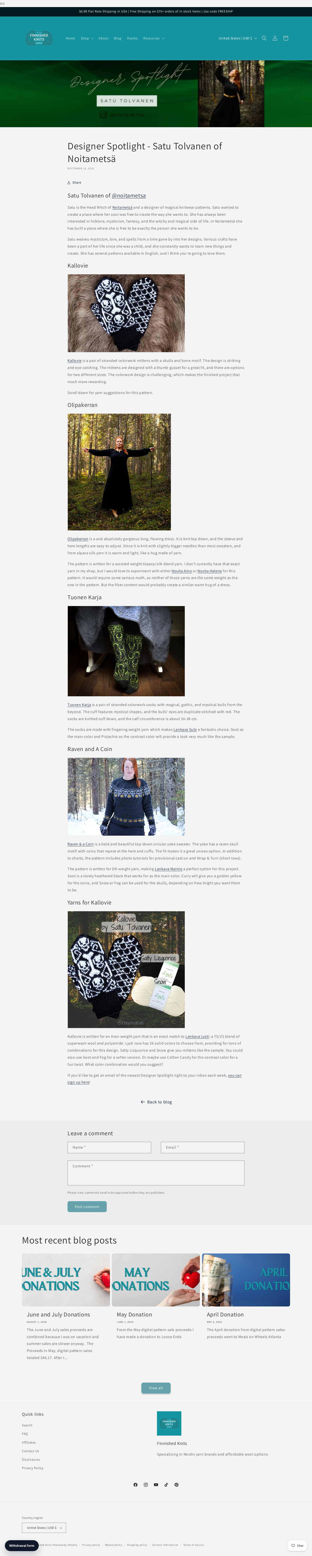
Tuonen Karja (79, 704)
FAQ (25, 1433)
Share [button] (76, 182)
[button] (87, 38)
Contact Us (30, 1451)
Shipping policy (137, 1545)
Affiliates (29, 1442)
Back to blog (159, 1102)
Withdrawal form (21, 1545)
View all (156, 1388)
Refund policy (113, 1545)
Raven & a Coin (81, 844)
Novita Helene (209, 570)
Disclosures (31, 1459)
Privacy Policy (32, 1468)
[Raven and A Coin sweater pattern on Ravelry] (126, 835)
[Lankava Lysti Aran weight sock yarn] (126, 1027)
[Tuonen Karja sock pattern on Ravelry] (126, 696)
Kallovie (75, 360)
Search (27, 1425)
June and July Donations (58, 1314)
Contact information (165, 1545)
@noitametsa (129, 195)
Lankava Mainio (168, 868)
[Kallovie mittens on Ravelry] (126, 352)
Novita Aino (182, 570)
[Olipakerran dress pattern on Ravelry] (119, 530)
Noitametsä (122, 207)
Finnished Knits (42, 1545)
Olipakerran (78, 538)
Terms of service (193, 1545)
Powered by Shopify (65, 1545)
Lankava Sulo (185, 729)
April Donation (225, 1314)
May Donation (134, 1314)
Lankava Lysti (197, 1036)
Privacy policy (91, 1545)
